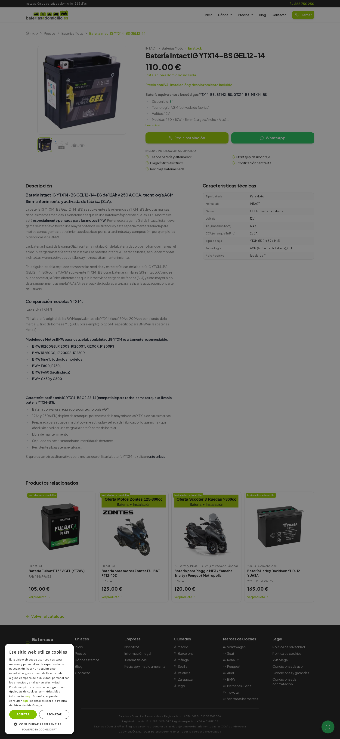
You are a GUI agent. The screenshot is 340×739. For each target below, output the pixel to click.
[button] (39, 724)
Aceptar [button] (23, 714)
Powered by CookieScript (39, 729)
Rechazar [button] (54, 714)
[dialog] (170, 369)
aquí (29, 696)
